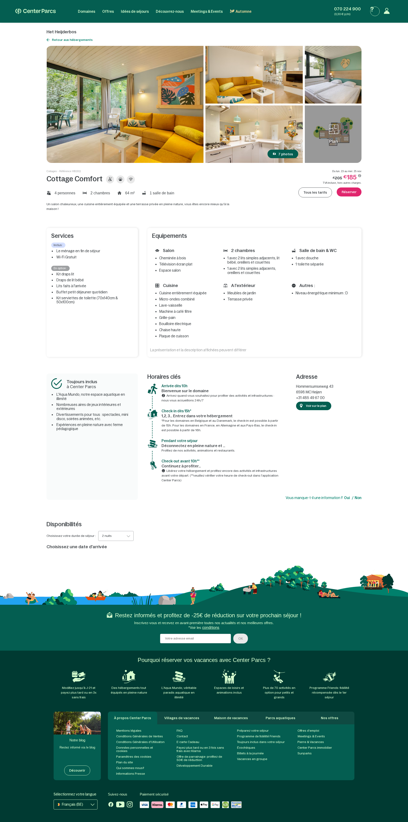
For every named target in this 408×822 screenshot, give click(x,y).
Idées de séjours (135, 11)
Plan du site (124, 762)
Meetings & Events (207, 11)
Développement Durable (194, 765)
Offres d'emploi (308, 730)
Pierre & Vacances (311, 742)
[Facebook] (111, 805)
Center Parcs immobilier (315, 747)
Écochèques (246, 747)
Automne (243, 11)
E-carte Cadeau (188, 742)
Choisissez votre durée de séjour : (71, 536)
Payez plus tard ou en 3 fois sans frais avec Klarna (200, 749)
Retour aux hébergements (72, 40)
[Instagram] (130, 805)
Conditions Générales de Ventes (139, 736)
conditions (210, 628)
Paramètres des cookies (133, 756)
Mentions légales (128, 730)
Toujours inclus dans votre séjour (261, 742)
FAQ (180, 730)
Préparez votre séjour (253, 730)
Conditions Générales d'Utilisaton (140, 742)
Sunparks (305, 753)
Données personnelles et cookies (134, 749)
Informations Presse (130, 773)
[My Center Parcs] (388, 11)
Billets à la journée (250, 753)
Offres (108, 11)
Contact (182, 736)
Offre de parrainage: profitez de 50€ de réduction (199, 758)
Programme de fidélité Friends (258, 736)
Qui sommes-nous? (130, 768)
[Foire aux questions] (375, 11)
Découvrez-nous (170, 11)
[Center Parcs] (35, 11)
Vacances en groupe (252, 759)
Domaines (86, 11)
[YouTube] (120, 805)
